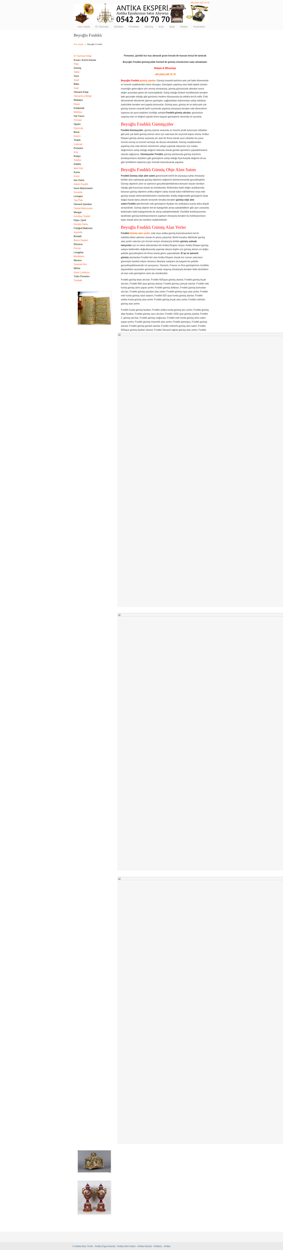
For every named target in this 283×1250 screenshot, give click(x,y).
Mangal (78, 212)
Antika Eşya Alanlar (105, 1246)
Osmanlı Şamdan (83, 204)
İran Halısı (79, 180)
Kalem (77, 136)
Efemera (78, 244)
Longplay (78, 252)
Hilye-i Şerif (80, 220)
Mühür (77, 268)
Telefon (77, 160)
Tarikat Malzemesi (83, 208)
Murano (78, 260)
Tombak (78, 280)
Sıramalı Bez (80, 264)
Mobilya (78, 112)
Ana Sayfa (78, 44)
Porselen (78, 148)
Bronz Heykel (81, 240)
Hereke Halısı (81, 224)
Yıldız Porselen (82, 276)
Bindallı (78, 236)
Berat (76, 132)
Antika (167, 1246)
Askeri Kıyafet (81, 184)
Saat (76, 88)
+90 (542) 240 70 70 (199, 2)
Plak (76, 64)
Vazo (76, 76)
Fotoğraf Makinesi (83, 228)
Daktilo (77, 164)
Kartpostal (79, 108)
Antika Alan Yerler (83, 1246)
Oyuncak (78, 128)
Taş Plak (78, 200)
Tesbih (77, 140)
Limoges (78, 196)
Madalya (78, 100)
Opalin (77, 124)
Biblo (76, 84)
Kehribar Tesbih (82, 216)
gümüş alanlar (148, 80)
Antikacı (158, 1246)
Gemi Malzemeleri (83, 188)
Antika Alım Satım (126, 1246)
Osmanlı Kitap (81, 92)
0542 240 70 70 (141, 13)
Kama (77, 172)
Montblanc (79, 256)
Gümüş (77, 68)
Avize (77, 176)
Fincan (77, 248)
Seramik (78, 192)
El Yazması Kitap (83, 56)
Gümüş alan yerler (140, 233)
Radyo (77, 156)
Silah (76, 80)
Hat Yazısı (79, 116)
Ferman (78, 120)
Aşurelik (78, 232)
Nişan (77, 104)
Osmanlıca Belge (83, 96)
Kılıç (76, 152)
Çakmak (78, 144)
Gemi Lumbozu (82, 272)
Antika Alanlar (144, 1246)
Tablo (76, 72)
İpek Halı (78, 168)
